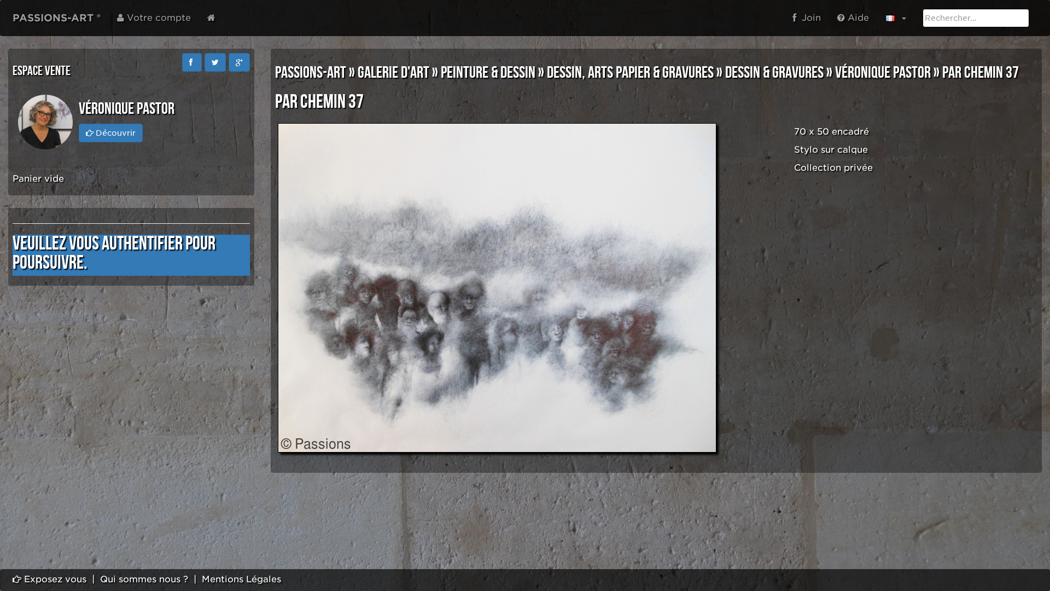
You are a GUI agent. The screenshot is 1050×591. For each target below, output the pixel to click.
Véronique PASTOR (883, 73)
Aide (857, 18)
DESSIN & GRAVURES (774, 73)
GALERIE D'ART (393, 73)
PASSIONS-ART (310, 73)
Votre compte (157, 18)
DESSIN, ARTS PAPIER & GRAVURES (630, 73)
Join (808, 18)
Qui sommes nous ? (144, 579)
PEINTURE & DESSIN (488, 73)
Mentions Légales (241, 579)
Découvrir (115, 133)
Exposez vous (53, 579)
